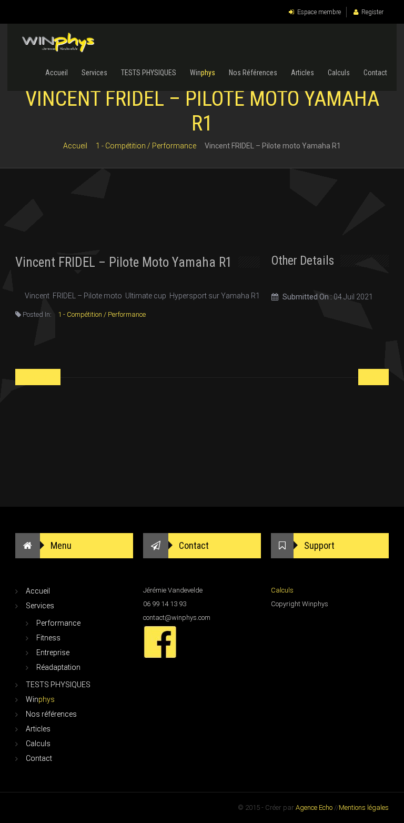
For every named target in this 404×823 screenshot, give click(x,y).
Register (372, 12)
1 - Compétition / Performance (146, 146)
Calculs (339, 72)
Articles (302, 72)
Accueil (56, 72)
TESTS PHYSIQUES (148, 72)
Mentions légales (364, 807)
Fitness (48, 638)
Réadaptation (58, 667)
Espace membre (319, 12)
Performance (58, 623)
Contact (375, 72)
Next (372, 378)
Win (202, 72)
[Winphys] (59, 43)
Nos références (253, 72)
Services (94, 72)
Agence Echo (314, 807)
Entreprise (52, 652)
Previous (39, 378)
